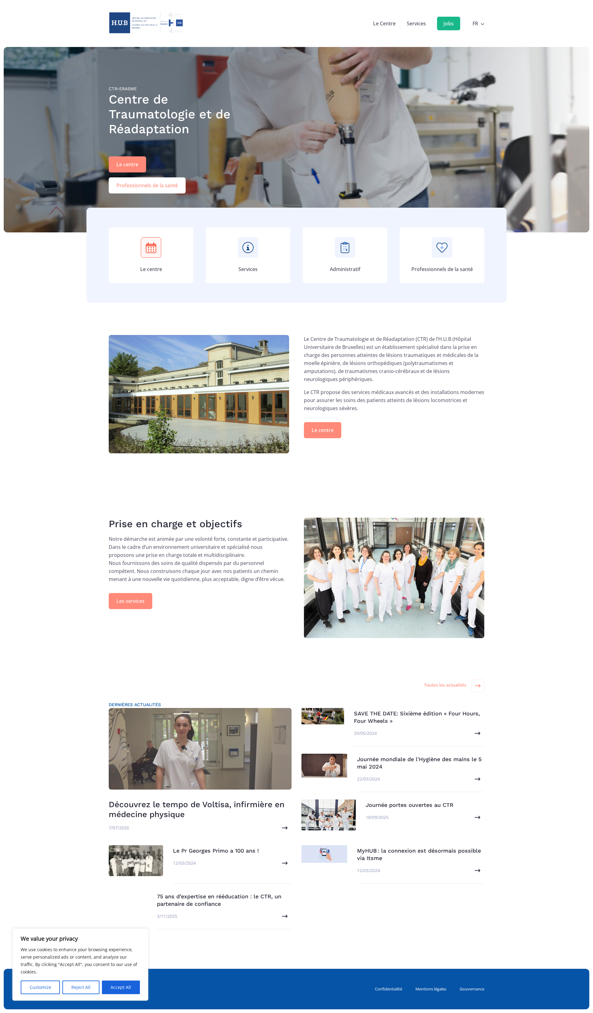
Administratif (345, 269)
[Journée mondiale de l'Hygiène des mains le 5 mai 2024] (324, 775)
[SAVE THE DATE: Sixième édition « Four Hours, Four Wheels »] (322, 722)
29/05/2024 (365, 733)
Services (416, 23)
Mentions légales (430, 989)
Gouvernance (472, 989)
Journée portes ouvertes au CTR (409, 805)
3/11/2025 (167, 916)
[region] (80, 964)
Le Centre (384, 23)
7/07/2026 (119, 828)
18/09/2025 (377, 817)
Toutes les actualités (445, 685)
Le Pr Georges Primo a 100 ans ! (216, 850)
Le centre (127, 164)
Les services (130, 601)
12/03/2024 (184, 863)
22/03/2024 (368, 779)
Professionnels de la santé (147, 185)
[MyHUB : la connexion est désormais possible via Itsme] (324, 861)
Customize (40, 987)
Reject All (80, 987)
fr (475, 23)
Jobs (449, 23)
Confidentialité (388, 989)
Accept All (121, 987)
